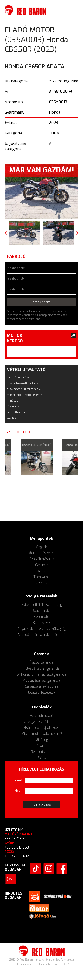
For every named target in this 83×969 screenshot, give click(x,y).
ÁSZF (67, 964)
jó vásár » (13, 406)
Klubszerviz (41, 623)
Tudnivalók (42, 577)
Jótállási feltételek (41, 692)
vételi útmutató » (18, 377)
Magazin (42, 547)
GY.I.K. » (12, 418)
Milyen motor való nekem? (41, 734)
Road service (41, 611)
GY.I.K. (41, 758)
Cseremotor (41, 617)
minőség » (13, 401)
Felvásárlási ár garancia (42, 668)
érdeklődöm (41, 302)
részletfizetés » (17, 412)
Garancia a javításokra (41, 686)
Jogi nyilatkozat (49, 964)
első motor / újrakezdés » (24, 389)
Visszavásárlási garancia (41, 680)
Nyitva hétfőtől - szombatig (41, 605)
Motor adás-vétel (41, 553)
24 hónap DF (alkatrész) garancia (41, 674)
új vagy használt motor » (22, 383)
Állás (41, 571)
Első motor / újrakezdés (41, 728)
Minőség (41, 740)
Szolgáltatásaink (41, 559)
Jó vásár (41, 746)
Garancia (41, 565)
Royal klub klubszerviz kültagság (41, 629)
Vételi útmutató (41, 716)
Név (18, 791)
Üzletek (41, 583)
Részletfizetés (41, 752)
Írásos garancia (41, 662)
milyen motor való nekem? (24, 395)
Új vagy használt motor (41, 722)
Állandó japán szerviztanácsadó (41, 635)
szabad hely (16, 268)
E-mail (17, 780)
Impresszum (25, 964)
